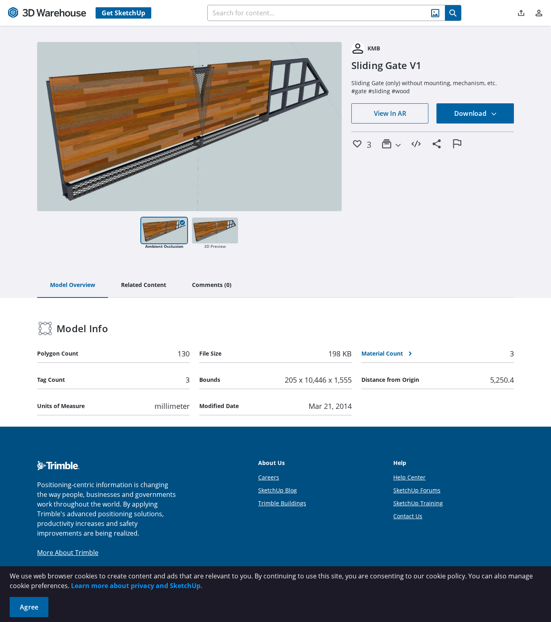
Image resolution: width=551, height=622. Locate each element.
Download (471, 113)
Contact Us (407, 516)
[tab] (72, 285)
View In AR (390, 113)
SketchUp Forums (416, 490)
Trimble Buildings (282, 503)
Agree (29, 607)
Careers (268, 477)
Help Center (409, 477)
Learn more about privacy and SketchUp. (136, 585)
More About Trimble (67, 552)
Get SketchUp (123, 12)
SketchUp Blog (277, 490)
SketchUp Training (418, 503)
